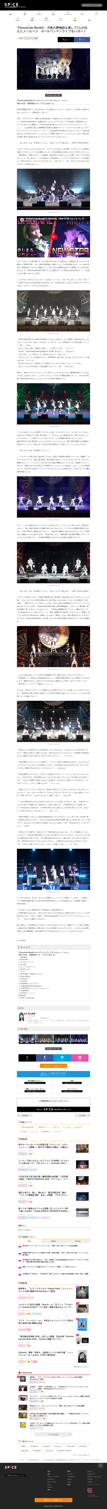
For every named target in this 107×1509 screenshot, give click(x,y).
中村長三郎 (49, 1451)
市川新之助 (46, 1446)
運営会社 (89, 1471)
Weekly (53, 1241)
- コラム (69, 1482)
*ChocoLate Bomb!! (27, 1127)
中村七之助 (71, 1446)
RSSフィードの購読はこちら (54, 1066)
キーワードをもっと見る (80, 1455)
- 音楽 (48, 1471)
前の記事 (25, 1115)
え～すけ (68, 1127)
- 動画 (68, 1471)
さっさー (58, 1131)
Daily (29, 1241)
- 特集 (68, 1484)
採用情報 (89, 1479)
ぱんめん (24, 1131)
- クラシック (50, 1479)
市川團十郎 (34, 1446)
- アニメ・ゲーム (51, 1482)
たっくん (35, 1131)
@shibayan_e (45, 1018)
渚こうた (57, 1127)
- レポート (70, 1479)
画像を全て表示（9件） (54, 95)
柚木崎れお (46, 1131)
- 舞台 (48, 1474)
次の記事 (82, 1115)
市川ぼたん (58, 1446)
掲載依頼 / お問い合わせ (94, 1476)
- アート (49, 1484)
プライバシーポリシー (93, 1484)
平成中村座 (25, 1451)
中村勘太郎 (37, 1451)
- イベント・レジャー (53, 1476)
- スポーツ (50, 1487)
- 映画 (48, 1489)
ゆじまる (78, 1127)
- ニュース (70, 1474)
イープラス (21, 1460)
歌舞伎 (23, 1446)
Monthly (77, 1241)
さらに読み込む (53, 1434)
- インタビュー (71, 1476)
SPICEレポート (44, 1127)
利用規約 (89, 1482)
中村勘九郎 (83, 1446)
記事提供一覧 (91, 1474)
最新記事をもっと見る (80, 1367)
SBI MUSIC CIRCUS (64, 1451)
